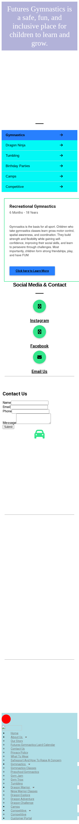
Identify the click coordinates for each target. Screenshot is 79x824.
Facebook (39, 346)
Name (7, 403)
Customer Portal (21, 818)
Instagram (39, 320)
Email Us (39, 371)
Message (9, 423)
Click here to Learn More (32, 270)
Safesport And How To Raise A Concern (36, 760)
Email (6, 407)
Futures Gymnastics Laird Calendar (33, 744)
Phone (7, 411)
